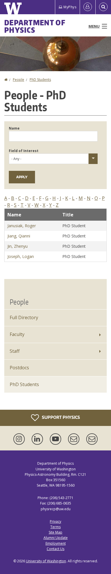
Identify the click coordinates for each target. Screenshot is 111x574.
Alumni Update (56, 537)
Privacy (55, 521)
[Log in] (87, 7)
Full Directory (24, 317)
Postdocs (19, 367)
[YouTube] (56, 439)
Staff (15, 351)
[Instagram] (20, 439)
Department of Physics (34, 26)
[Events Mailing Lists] (75, 439)
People (18, 79)
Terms (55, 526)
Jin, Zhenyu (17, 246)
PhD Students (40, 79)
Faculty (17, 334)
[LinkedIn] (38, 439)
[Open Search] (103, 7)
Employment (56, 543)
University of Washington (46, 561)
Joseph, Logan (20, 256)
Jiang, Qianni (18, 236)
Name (14, 128)
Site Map (55, 532)
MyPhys (69, 7)
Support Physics (60, 417)
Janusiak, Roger (21, 225)
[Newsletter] (92, 439)
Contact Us (55, 548)
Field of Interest (23, 150)
